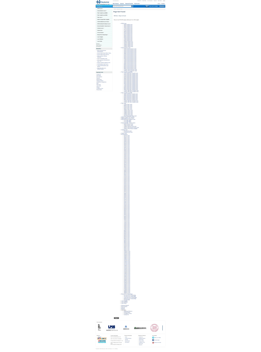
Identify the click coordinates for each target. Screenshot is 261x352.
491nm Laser (127, 172)
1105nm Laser (127, 259)
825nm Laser (127, 232)
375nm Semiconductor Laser (130, 48)
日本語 (164, 0)
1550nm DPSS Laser (128, 46)
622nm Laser (127, 199)
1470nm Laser (127, 274)
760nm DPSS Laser (128, 38)
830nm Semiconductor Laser (130, 65)
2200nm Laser (127, 288)
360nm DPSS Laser (128, 26)
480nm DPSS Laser (128, 31)
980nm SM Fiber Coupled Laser (131, 99)
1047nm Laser (127, 253)
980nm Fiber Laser (128, 109)
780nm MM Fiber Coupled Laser (131, 85)
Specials (122, 3)
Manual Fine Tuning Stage (127, 294)
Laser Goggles (100, 36)
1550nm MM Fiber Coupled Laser (131, 91)
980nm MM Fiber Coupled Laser (131, 89)
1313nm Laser (127, 267)
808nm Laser (127, 231)
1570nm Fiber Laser (128, 114)
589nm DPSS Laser (128, 36)
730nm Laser (127, 222)
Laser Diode (99, 41)
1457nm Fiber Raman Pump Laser (131, 127)
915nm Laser (127, 245)
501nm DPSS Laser (128, 32)
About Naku (144, 0)
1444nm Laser (127, 272)
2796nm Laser (127, 289)
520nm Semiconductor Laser (130, 54)
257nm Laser (127, 135)
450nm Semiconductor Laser (130, 52)
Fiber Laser (123, 103)
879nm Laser (127, 239)
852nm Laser (127, 237)
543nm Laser (127, 185)
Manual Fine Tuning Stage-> (102, 34)
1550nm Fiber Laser (128, 113)
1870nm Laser (127, 281)
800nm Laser (127, 230)
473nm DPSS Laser (128, 30)
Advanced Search (125, 305)
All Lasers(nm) (124, 134)
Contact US (139, 0)
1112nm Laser (127, 260)
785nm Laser (127, 226)
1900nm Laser (127, 282)
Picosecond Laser (128, 130)
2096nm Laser (127, 287)
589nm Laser (127, 194)
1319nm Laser (127, 268)
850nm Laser (127, 236)
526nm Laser (127, 183)
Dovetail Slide (127, 299)
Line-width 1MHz (127, 120)
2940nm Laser (127, 290)
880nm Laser (127, 240)
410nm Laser (127, 151)
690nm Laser (127, 218)
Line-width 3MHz (127, 121)
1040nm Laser (127, 252)
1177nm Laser (127, 263)
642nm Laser (127, 207)
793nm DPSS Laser (128, 39)
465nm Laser (127, 166)
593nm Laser (127, 195)
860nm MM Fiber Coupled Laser (131, 88)
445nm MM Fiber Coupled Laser (131, 76)
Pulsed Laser (99, 30)
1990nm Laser (127, 285)
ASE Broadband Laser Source (103, 21)
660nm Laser (127, 211)
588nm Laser (127, 193)
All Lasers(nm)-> (100, 32)
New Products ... (99, 45)
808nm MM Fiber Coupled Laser (131, 87)
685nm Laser (127, 217)
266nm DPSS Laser (128, 24)
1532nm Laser (127, 275)
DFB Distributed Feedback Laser (128, 119)
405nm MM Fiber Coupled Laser (131, 74)
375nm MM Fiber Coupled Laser (131, 73)
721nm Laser (127, 221)
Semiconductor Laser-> (102, 10)
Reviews (123, 308)
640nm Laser (127, 206)
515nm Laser (127, 178)
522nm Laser (127, 180)
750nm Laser (127, 223)
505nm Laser (127, 174)
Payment (155, 0)
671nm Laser (127, 215)
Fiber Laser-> (100, 17)
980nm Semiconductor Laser (130, 68)
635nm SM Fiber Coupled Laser (131, 96)
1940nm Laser (127, 284)
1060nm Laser (127, 255)
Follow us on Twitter (157, 337)
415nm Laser (127, 152)
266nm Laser (127, 137)
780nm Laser (127, 225)
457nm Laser (127, 163)
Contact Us (126, 314)
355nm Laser (127, 143)
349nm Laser (127, 141)
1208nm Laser (127, 265)
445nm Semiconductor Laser (130, 51)
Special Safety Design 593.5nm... (103, 54)
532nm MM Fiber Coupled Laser (131, 80)
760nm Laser (127, 224)
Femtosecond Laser (128, 132)
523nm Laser (127, 181)
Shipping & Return (100, 80)
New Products (116, 3)
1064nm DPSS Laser (128, 45)
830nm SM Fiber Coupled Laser (131, 97)
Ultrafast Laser (124, 129)
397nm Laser (127, 148)
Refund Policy (99, 79)
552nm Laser (127, 187)
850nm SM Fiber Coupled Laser (131, 98)
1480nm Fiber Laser (128, 112)
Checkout (162, 6)
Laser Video (99, 85)
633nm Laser (127, 201)
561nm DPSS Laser (128, 35)
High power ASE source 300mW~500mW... (101, 69)
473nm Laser (127, 169)
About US (140, 344)
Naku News (160, 0)
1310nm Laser (127, 266)
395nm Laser (127, 147)
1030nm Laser (127, 251)
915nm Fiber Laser (128, 106)
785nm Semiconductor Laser (130, 62)
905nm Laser (127, 243)
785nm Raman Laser (128, 125)
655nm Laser (127, 209)
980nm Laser (127, 250)
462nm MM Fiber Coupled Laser (131, 77)
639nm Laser (127, 204)
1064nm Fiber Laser (128, 111)
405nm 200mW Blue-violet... (102, 58)
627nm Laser (127, 200)
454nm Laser (127, 162)
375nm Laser (127, 146)
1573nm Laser (127, 277)
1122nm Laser (127, 262)
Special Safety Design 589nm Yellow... (104, 53)
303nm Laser (127, 139)
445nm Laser (127, 158)
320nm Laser (127, 140)
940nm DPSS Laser (128, 40)
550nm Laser (127, 186)
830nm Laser (127, 233)
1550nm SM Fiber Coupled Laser (131, 102)
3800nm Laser (127, 291)
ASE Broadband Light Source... (103, 64)
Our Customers (150, 0)
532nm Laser (127, 184)
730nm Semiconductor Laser (130, 59)
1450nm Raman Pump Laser (130, 126)
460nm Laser (127, 164)
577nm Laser (127, 192)
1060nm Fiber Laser (128, 110)
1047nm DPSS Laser (128, 43)
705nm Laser (127, 220)
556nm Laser (127, 189)
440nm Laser (127, 156)
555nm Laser (127, 188)
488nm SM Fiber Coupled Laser (131, 95)
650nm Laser (127, 208)
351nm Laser (127, 142)
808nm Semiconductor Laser (130, 63)
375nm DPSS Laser (128, 28)
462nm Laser (127, 165)
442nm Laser (127, 157)
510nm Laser (127, 176)
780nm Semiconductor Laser (130, 61)
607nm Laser (127, 198)
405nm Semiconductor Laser (130, 50)
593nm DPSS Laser (128, 37)
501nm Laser (127, 173)
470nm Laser (127, 167)
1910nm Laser (127, 283)
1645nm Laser (127, 278)
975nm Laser (127, 248)
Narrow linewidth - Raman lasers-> (104, 26)
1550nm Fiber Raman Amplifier (130, 128)
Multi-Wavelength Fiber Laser (130, 115)
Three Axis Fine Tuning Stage (130, 297)
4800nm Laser (127, 292)
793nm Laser (127, 229)
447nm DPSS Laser (128, 29)
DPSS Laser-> (100, 8)
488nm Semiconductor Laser (130, 53)
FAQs (97, 83)
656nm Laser (127, 210)
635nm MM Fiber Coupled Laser (131, 81)
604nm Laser (127, 196)
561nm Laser (127, 191)
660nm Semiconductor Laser (130, 58)
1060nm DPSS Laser (128, 44)
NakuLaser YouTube (157, 342)
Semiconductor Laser (125, 47)
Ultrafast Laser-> (100, 28)
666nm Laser (127, 214)
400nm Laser (127, 149)
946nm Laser (127, 247)
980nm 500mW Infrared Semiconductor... (101, 51)
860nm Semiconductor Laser (130, 67)
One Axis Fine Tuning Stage (130, 295)
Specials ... (98, 43)
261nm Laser (127, 136)
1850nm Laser (127, 280)
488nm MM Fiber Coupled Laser (131, 78)
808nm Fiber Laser (128, 105)
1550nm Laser (127, 276)
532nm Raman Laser (128, 124)
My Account (137, 3)
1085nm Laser (127, 258)
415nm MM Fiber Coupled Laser (131, 75)
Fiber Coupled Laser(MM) (126, 72)
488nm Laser (127, 171)
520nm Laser (127, 179)
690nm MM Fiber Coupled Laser (131, 83)
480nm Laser (127, 170)
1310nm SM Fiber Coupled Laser (131, 100)
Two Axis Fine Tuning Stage (130, 296)
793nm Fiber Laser (128, 104)
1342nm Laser (127, 269)
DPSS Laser (123, 23)
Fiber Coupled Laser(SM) (126, 92)
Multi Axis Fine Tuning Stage (130, 298)
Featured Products (129, 3)
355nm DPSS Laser (128, 25)
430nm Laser (127, 155)
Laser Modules (100, 39)
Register (163, 3)
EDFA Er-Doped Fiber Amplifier (103, 19)
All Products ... (99, 46)
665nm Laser (127, 213)
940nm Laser (127, 246)
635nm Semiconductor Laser (130, 55)
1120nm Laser (127, 261)
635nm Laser (127, 202)
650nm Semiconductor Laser (130, 56)
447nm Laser (127, 159)
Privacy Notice (99, 89)
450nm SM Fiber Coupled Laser (131, 93)
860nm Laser (127, 238)
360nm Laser (127, 144)
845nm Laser (127, 235)
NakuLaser (103, 348)
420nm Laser (127, 154)
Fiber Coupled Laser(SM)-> (102, 15)
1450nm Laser (127, 273)
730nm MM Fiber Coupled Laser (131, 84)
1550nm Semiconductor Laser (130, 70)
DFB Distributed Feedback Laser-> (104, 23)
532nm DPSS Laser (128, 33)
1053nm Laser (127, 254)
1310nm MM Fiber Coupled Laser (131, 90)
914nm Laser (127, 244)
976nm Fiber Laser (128, 107)
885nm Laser (127, 241)
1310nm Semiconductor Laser (130, 69)
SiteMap (98, 87)
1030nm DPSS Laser (128, 41)
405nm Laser (127, 150)
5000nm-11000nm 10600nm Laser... (104, 62)
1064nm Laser (127, 257)
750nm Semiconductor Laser (130, 60)
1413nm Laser (127, 270)
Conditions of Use (100, 88)
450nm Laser (127, 161)
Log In (159, 3)
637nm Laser (127, 203)
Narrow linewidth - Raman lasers (128, 122)
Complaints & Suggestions (101, 82)
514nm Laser (127, 177)
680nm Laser (127, 216)
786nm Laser (127, 228)
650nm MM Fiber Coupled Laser (131, 82)
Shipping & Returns (128, 311)
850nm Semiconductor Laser (130, 66)
